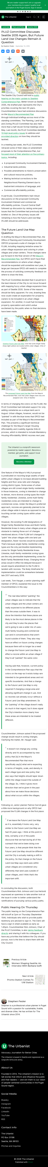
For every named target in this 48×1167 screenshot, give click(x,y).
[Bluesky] (18, 11)
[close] (45, 5)
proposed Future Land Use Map (19, 393)
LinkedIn (5, 1111)
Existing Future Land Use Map (13, 344)
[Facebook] (23, 11)
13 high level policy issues (13, 133)
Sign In (28, 17)
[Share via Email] (23, 51)
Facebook (6, 1108)
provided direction (9, 136)
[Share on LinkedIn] (13, 51)
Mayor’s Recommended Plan (21, 114)
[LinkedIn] (25, 11)
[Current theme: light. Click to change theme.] (38, 17)
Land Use (5, 27)
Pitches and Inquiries (11, 1146)
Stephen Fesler (8, 46)
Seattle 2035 (32, 27)
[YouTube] (28, 11)
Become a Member (24, 462)
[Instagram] (20, 11)
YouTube (5, 1115)
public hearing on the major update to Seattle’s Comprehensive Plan (20, 98)
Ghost (30, 1162)
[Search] (34, 17)
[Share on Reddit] (18, 51)
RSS (3, 1119)
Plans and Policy (18, 27)
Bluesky (5, 1100)
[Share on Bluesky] (2, 51)
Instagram (6, 1104)
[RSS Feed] (30, 11)
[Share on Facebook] (7, 51)
